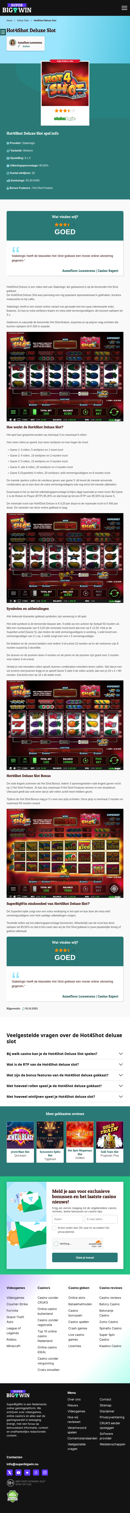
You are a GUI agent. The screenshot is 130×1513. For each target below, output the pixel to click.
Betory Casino (109, 1304)
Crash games (77, 1328)
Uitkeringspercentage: (24, 165)
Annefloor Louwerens (30, 42)
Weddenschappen (112, 1444)
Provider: (16, 143)
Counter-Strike (17, 1304)
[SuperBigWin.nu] (17, 7)
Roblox (12, 1339)
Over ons (74, 1399)
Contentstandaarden (83, 1438)
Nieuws (73, 1405)
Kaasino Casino (110, 1346)
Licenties (74, 1346)
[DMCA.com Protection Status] (12, 1494)
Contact (105, 1399)
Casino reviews (110, 1297)
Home (9, 20)
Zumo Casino (108, 1322)
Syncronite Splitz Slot (50, 1153)
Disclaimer (107, 1411)
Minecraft (13, 1346)
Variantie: (16, 150)
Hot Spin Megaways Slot (80, 1152)
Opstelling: (17, 158)
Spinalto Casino (110, 1328)
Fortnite (12, 1310)
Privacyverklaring (112, 1417)
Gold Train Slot (109, 1151)
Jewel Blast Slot (20, 1151)
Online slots (76, 1297)
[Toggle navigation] (124, 9)
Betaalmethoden (80, 1304)
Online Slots (23, 20)
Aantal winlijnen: (21, 173)
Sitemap (105, 1405)
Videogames (15, 1297)
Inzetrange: (18, 180)
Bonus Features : (20, 188)
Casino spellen (78, 1322)
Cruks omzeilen (49, 1370)
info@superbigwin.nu (22, 1464)
